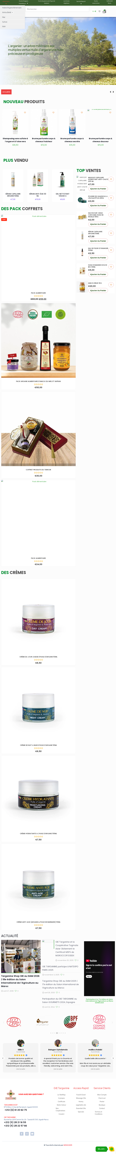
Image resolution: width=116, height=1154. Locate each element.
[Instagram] (27, 1134)
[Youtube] (32, 1134)
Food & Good (81, 1094)
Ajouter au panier (98, 189)
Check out (101, 1098)
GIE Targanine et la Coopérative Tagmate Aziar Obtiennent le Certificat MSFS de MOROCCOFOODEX (67, 948)
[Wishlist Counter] (99, 11)
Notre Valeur (61, 1105)
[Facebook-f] (21, 1134)
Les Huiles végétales (66, 2)
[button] (113, 91)
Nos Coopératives (60, 1109)
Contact (102, 1108)
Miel (3, 17)
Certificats (61, 1101)
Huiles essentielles (95, 2)
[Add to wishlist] (25, 112)
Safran (4, 22)
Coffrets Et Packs (109, 2)
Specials (81, 1111)
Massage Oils (81, 1098)
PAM (3, 26)
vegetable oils (81, 1105)
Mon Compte (102, 1094)
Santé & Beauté (81, 1)
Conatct (61, 1114)
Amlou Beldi (6, 12)
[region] (58, 51)
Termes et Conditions (98, 1113)
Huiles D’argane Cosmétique (23, 2)
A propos (61, 1098)
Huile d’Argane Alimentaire (11, 8)
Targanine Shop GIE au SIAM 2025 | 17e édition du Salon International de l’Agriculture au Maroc (52, 92)
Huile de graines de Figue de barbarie (46, 2)
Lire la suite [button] (20, 1069)
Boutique (102, 1105)
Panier (102, 1101)
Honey (81, 1101)
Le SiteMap (61, 1094)
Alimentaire (6, 1)
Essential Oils (81, 1108)
